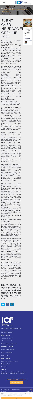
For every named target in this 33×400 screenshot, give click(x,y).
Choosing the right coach (9, 344)
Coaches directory (6, 338)
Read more (20, 395)
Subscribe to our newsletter (16, 379)
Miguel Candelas (28, 39)
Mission (13, 372)
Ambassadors (13, 373)
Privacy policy (16, 389)
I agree (16, 398)
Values (19, 372)
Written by (27, 34)
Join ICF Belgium (16, 382)
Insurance (4, 367)
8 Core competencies (8, 349)
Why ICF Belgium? (7, 352)
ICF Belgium (5, 372)
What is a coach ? (6, 341)
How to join (4, 355)
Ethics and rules (6, 364)
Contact (21, 373)
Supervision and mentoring (9, 361)
